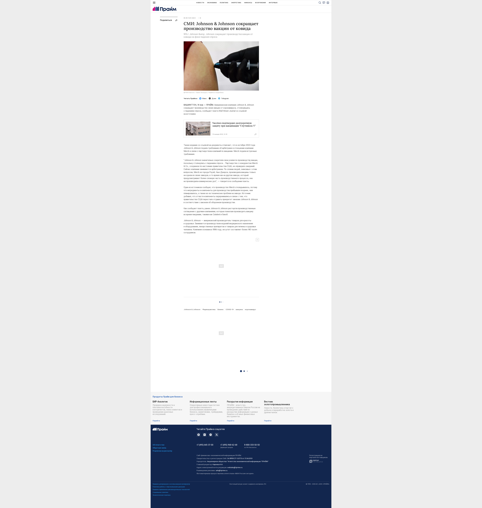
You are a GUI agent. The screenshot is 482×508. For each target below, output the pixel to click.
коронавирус (250, 309)
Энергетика (236, 3)
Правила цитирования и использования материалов (171, 484)
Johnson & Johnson (192, 309)
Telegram (225, 98)
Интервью (273, 3)
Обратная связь (159, 448)
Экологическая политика (161, 495)
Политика (224, 3)
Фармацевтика (208, 309)
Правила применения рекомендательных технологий (171, 489)
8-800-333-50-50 (252, 446)
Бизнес (221, 309)
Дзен (214, 98)
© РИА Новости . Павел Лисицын (195, 92)
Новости (200, 3)
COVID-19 (230, 309)
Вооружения (260, 3)
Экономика (212, 3)
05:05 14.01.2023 (190, 18)
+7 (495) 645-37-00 (205, 445)
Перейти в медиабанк (216, 92)
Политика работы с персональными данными (169, 487)
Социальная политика (160, 492)
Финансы (248, 3)
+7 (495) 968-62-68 (228, 446)
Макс (204, 98)
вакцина (239, 309)
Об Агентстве (158, 445)
